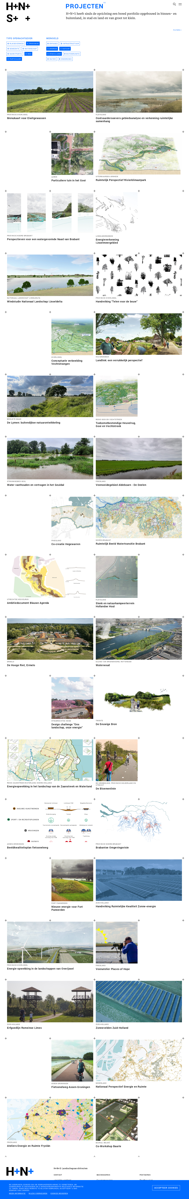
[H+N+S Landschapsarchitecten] (19, 1178)
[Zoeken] (174, 4)
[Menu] (180, 4)
